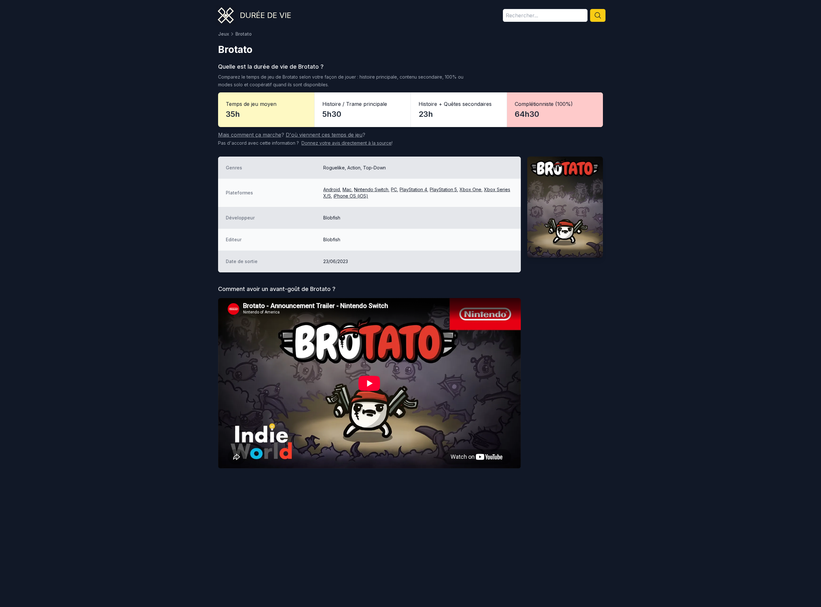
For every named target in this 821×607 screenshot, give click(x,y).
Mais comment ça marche (249, 135)
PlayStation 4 (413, 189)
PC (394, 189)
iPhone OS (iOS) (351, 196)
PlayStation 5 (443, 189)
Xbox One (470, 189)
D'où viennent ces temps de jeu (324, 135)
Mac (347, 189)
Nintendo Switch (371, 189)
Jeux (223, 34)
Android (331, 189)
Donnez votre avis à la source (346, 143)
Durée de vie (265, 15)
